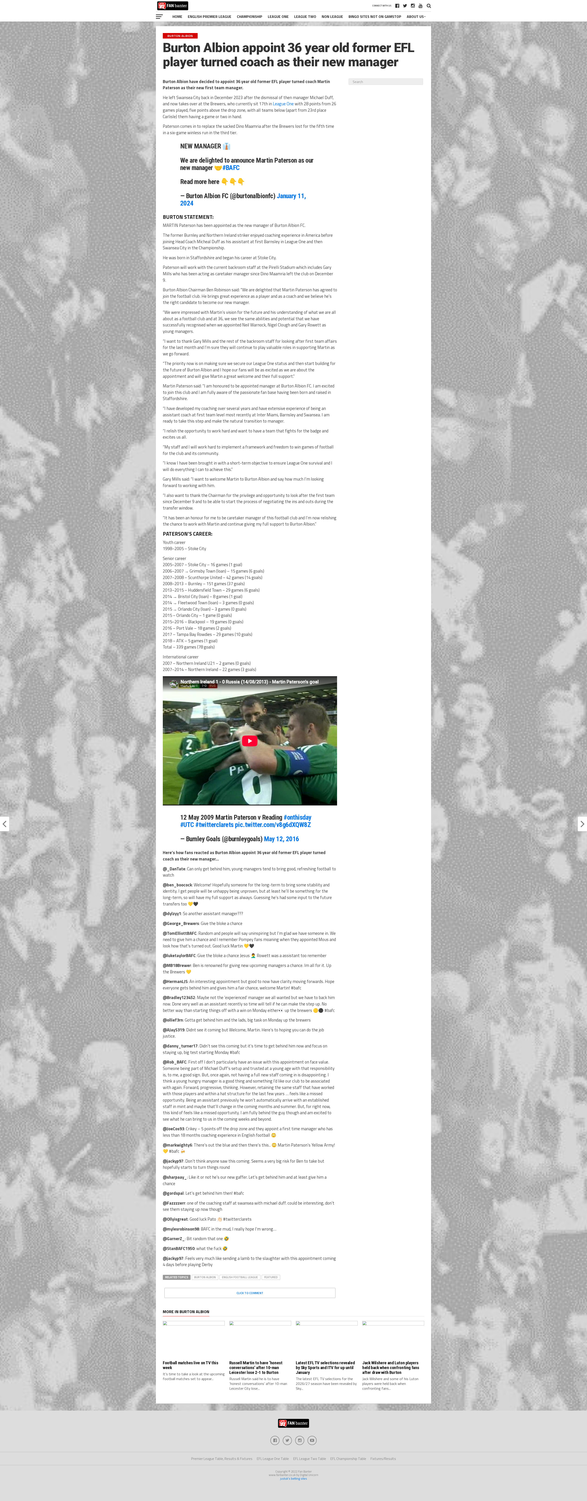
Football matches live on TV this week (190, 1365)
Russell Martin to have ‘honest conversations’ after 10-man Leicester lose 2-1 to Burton (255, 1367)
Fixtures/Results (383, 1458)
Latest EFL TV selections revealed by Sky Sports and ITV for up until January (325, 1367)
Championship (249, 16)
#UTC (187, 825)
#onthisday (297, 817)
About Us (415, 16)
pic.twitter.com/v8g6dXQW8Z (273, 825)
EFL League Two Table (309, 1458)
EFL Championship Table (348, 1458)
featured (271, 1277)
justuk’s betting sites (293, 1478)
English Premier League (209, 16)
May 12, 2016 (281, 839)
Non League (332, 16)
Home (177, 16)
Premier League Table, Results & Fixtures (221, 1458)
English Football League (240, 1277)
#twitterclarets (214, 825)
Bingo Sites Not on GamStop (375, 16)
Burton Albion (205, 1277)
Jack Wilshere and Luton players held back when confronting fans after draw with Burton (390, 1367)
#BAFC (231, 168)
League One (278, 16)
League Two (305, 16)
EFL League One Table (273, 1458)
